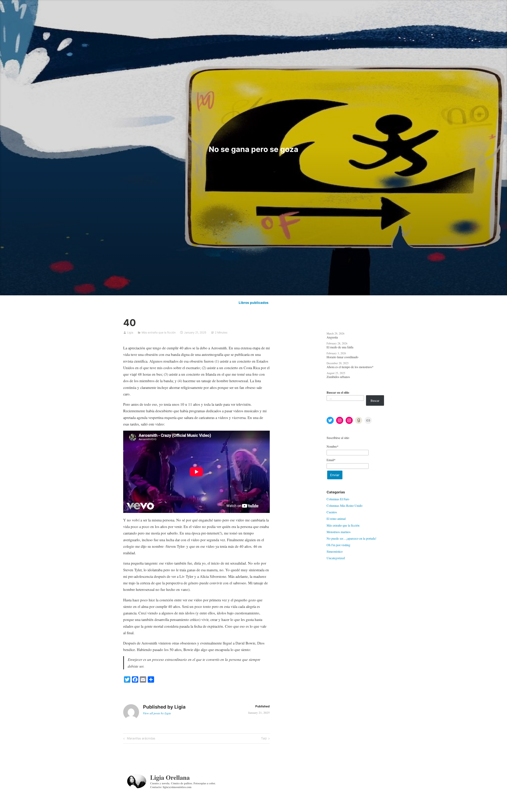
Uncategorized (336, 558)
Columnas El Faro (338, 499)
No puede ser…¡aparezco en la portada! (351, 538)
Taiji (264, 739)
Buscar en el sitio (338, 392)
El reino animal (336, 518)
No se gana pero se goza (253, 149)
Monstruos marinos (339, 532)
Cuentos (332, 512)
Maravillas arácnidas (140, 739)
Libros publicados (254, 303)
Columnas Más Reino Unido (344, 505)
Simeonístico (335, 551)
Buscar (375, 400)
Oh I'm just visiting (338, 545)
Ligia (130, 332)
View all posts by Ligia (157, 713)
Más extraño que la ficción (159, 332)
